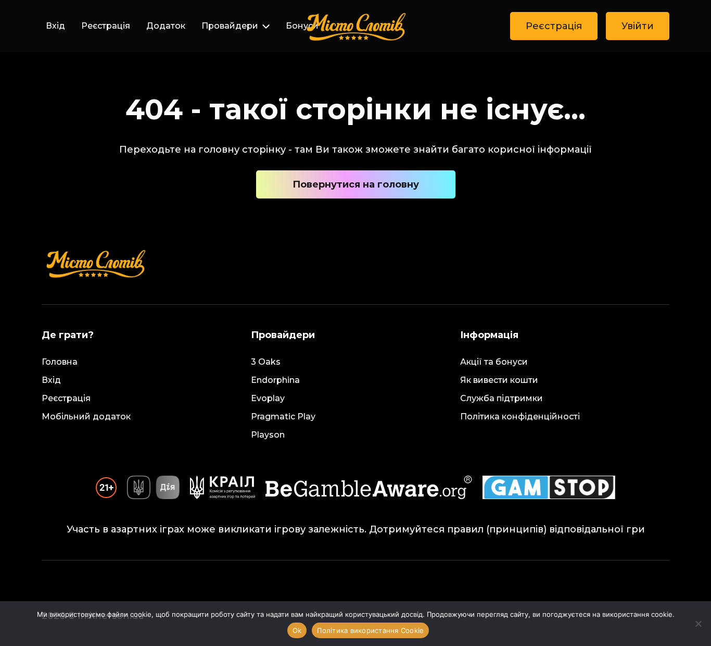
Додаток (165, 26)
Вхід (55, 26)
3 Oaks (266, 362)
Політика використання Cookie (370, 630)
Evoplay (268, 398)
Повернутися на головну (356, 184)
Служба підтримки (501, 398)
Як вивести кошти (499, 380)
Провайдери (229, 26)
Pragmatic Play (283, 416)
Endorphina (275, 380)
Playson (268, 435)
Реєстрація (105, 26)
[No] (698, 623)
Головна (60, 362)
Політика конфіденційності (520, 416)
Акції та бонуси (494, 362)
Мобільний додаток (86, 416)
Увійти (637, 26)
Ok (297, 630)
